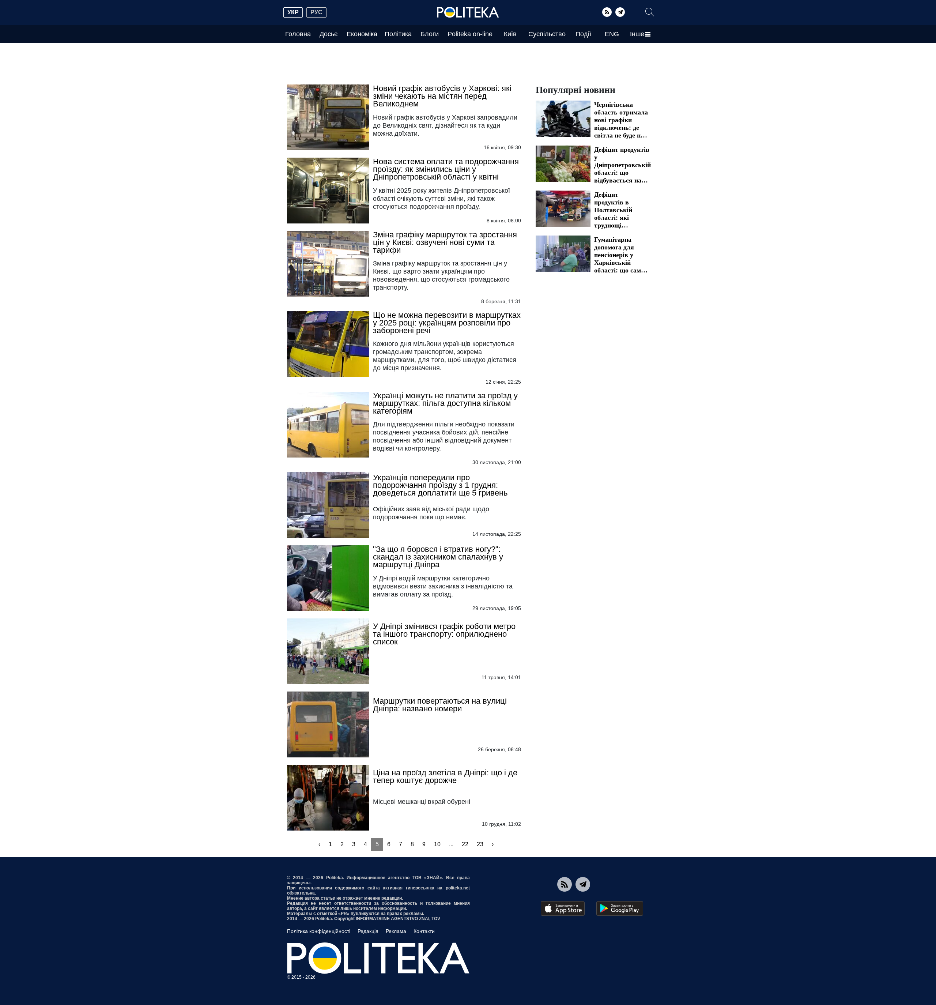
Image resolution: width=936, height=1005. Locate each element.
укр (293, 12)
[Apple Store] (562, 908)
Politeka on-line (470, 34)
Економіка (362, 34)
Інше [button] (637, 34)
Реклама (396, 931)
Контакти (424, 931)
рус (316, 12)
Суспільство (547, 34)
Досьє (328, 34)
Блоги (429, 34)
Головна (298, 34)
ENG (612, 34)
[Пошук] (649, 12)
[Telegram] (620, 12)
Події (583, 34)
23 (480, 844)
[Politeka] (468, 12)
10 (437, 844)
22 (465, 844)
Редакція (368, 931)
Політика (398, 34)
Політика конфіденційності (318, 931)
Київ (510, 34)
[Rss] (607, 12)
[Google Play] (620, 908)
